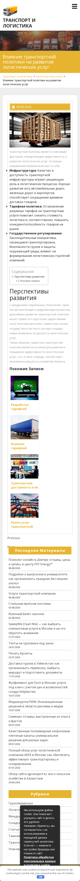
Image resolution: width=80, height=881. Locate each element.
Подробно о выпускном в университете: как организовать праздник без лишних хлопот (38, 578)
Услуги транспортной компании (32, 593)
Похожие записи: (30, 280)
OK (40, 877)
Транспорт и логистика (19, 23)
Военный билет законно (26, 614)
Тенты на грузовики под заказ (31, 643)
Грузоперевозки (21, 803)
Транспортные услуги (49, 76)
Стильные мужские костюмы (30, 604)
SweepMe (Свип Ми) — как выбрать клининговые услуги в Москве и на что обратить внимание (37, 628)
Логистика (16, 810)
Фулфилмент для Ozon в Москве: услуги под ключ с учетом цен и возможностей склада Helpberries (38, 687)
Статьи (14, 829)
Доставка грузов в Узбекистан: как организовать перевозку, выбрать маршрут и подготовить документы (35, 667)
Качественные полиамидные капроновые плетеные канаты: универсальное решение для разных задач (39, 735)
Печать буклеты (20, 653)
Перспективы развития (29, 276)
